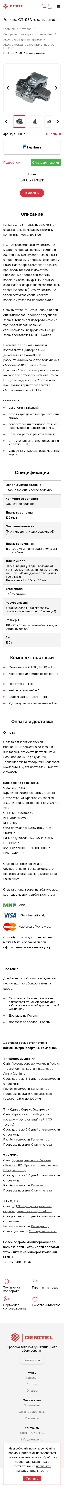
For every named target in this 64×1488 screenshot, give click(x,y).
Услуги (32, 1384)
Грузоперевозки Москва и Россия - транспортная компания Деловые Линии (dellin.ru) (31, 1068)
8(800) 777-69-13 (32, 1433)
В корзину (32, 193)
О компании (32, 1405)
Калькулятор (40, 1089)
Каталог (32, 1377)
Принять (32, 1478)
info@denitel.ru (32, 1439)
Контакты (32, 1418)
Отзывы (32, 1390)
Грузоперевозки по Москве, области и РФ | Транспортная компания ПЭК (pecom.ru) (31, 1165)
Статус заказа (41, 1094)
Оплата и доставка (32, 1412)
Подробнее (11, 162)
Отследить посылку (43, 1231)
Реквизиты (32, 1360)
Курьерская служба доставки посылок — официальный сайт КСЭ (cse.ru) (28, 1119)
